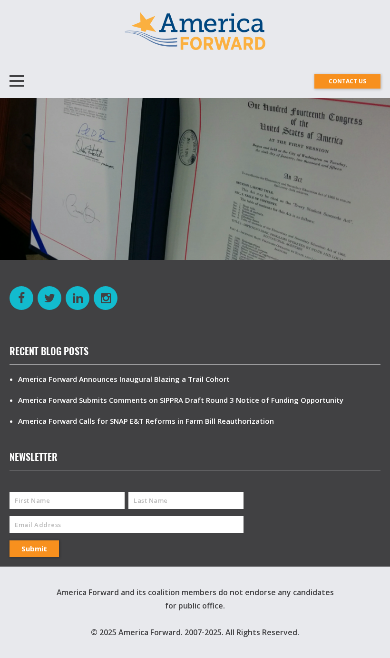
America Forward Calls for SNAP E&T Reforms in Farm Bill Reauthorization (146, 421)
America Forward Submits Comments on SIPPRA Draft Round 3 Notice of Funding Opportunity (180, 400)
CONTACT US (347, 81)
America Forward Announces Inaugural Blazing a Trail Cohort (124, 379)
